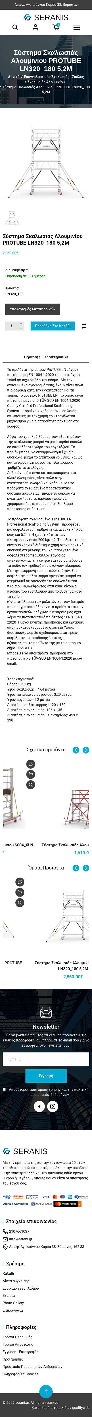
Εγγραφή (46, 1076)
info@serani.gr (20, 1239)
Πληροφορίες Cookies (20, 1374)
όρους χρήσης (49, 1089)
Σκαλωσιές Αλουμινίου (46, 82)
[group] (46, 160)
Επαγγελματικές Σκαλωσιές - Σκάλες (54, 77)
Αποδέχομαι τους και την (48, 1092)
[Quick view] (82, 784)
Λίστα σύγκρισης (16, 1281)
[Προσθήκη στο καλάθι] (82, 774)
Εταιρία (9, 1295)
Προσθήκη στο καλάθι (53, 326)
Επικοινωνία (13, 1310)
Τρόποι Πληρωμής (17, 1337)
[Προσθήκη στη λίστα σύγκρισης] (84, 326)
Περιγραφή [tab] (32, 357)
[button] (8, 217)
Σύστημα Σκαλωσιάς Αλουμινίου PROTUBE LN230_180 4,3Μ (46, 966)
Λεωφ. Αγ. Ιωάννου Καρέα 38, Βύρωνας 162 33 (46, 1247)
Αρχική (13, 77)
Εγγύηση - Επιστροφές (21, 1352)
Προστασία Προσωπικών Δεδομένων (32, 1367)
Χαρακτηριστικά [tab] (56, 357)
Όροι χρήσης (13, 1359)
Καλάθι (8, 1273)
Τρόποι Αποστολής (18, 1344)
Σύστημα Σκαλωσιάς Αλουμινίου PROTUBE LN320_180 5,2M (46, 89)
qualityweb (80, 1408)
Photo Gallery (13, 1303)
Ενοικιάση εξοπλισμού (21, 1288)
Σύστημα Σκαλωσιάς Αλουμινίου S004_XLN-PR (46, 845)
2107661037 (18, 1231)
